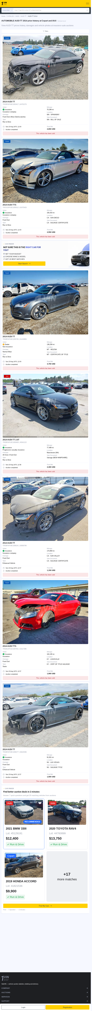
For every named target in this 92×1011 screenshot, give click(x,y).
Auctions (5, 992)
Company (5, 988)
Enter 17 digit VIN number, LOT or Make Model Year (28, 10)
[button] (7, 10)
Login (23, 1007)
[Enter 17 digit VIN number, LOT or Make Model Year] (87, 10)
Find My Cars (44, 906)
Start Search (23, 264)
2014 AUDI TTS (9, 205)
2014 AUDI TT (9, 102)
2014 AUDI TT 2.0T (11, 440)
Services (5, 997)
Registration (67, 1007)
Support (5, 1001)
